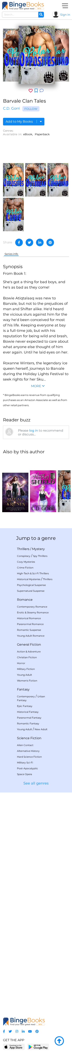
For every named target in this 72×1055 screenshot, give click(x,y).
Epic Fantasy (24, 706)
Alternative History (28, 750)
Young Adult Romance (30, 635)
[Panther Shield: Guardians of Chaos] (43, 485)
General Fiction (29, 644)
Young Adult (24, 674)
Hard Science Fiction (29, 756)
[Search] (41, 14)
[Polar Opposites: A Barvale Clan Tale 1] (13, 179)
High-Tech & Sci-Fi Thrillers (33, 573)
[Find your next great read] (23, 5)
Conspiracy (23, 555)
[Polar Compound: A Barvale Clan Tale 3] (57, 179)
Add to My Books (20, 121)
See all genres (36, 783)
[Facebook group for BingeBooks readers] (4, 1031)
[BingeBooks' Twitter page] (10, 1031)
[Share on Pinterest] (50, 242)
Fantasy (23, 689)
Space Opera (24, 774)
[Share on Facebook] (19, 242)
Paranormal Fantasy (29, 717)
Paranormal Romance (30, 624)
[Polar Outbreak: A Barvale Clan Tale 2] (35, 179)
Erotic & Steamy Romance (33, 612)
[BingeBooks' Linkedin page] (23, 1031)
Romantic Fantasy (28, 723)
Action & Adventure (29, 651)
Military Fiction (26, 668)
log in (33, 430)
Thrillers (23, 549)
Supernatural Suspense (30, 590)
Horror (21, 663)
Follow (30, 109)
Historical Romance (29, 618)
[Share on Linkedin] (40, 242)
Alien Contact (25, 745)
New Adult (41, 729)
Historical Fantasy (28, 711)
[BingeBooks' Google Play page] (38, 1047)
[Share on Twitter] (29, 242)
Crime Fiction (25, 567)
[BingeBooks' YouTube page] (30, 1031)
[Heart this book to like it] (31, 91)
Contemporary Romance (32, 606)
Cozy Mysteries (26, 561)
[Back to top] (59, 1041)
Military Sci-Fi (25, 762)
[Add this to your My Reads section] (36, 91)
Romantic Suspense (29, 629)
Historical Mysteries (28, 579)
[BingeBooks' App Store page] (14, 1047)
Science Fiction (29, 738)
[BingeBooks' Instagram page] (16, 1031)
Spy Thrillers (40, 555)
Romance (25, 600)
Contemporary (26, 696)
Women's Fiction (27, 680)
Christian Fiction (27, 657)
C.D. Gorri (11, 108)
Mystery (38, 549)
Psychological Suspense (31, 585)
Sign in (65, 14)
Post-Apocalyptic (27, 768)
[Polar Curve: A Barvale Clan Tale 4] (13, 214)
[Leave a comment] (42, 91)
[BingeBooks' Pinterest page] (37, 1031)
